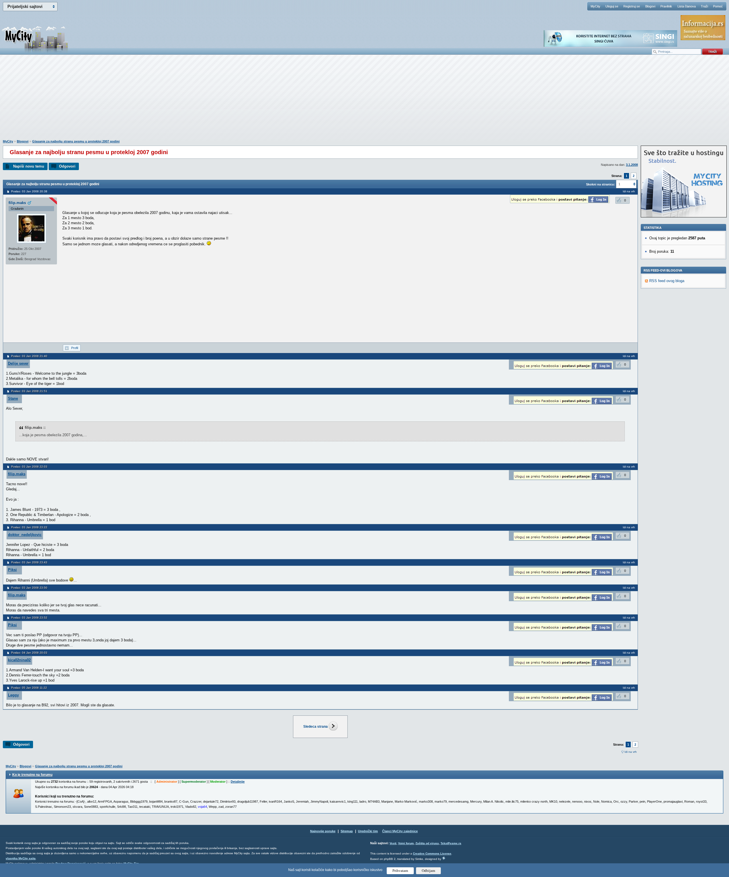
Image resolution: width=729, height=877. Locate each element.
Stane (13, 398)
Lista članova (686, 6)
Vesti (393, 843)
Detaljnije (238, 781)
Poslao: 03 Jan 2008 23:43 (29, 562)
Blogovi (650, 6)
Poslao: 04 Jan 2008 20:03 (29, 652)
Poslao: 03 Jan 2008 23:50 (29, 587)
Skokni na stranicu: (600, 184)
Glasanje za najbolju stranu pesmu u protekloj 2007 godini (76, 141)
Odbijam (428, 870)
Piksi (12, 570)
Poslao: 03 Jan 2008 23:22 (29, 527)
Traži (704, 6)
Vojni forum (406, 843)
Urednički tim (368, 831)
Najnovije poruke (322, 831)
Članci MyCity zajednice (400, 831)
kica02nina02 (19, 660)
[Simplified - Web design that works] (443, 858)
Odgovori (67, 166)
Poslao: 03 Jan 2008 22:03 (29, 466)
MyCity (595, 6)
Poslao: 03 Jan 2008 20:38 (29, 191)
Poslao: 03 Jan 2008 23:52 (29, 617)
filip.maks (17, 203)
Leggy (13, 695)
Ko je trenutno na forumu (32, 775)
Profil (74, 348)
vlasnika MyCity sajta (21, 858)
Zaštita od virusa (427, 843)
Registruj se (631, 6)
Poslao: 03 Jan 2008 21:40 (29, 356)
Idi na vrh (630, 751)
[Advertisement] (364, 100)
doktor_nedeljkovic (25, 535)
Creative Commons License (432, 853)
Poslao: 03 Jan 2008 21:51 (29, 391)
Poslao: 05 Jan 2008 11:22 (29, 687)
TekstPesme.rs (451, 843)
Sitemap (347, 831)
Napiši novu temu (28, 166)
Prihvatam (400, 870)
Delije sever (18, 363)
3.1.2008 (632, 164)
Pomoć (718, 6)
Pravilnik (666, 6)
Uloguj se (611, 6)
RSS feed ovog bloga (666, 281)
